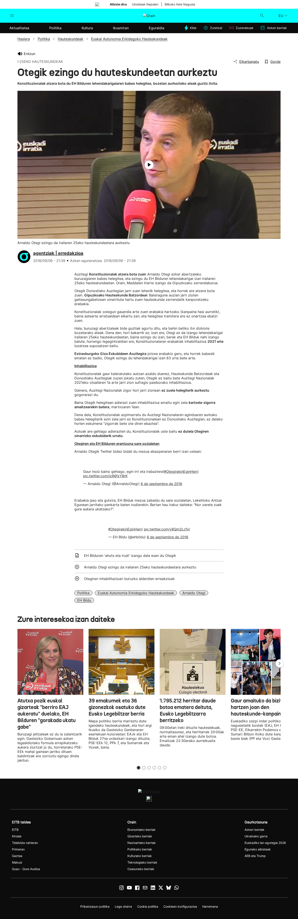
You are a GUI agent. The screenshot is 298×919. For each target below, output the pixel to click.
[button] (280, 663)
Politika (83, 593)
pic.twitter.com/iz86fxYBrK (105, 476)
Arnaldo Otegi (193, 593)
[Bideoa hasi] (149, 164)
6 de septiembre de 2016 (161, 484)
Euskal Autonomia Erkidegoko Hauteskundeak (136, 593)
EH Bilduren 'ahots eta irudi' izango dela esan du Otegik (130, 555)
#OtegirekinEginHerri (181, 471)
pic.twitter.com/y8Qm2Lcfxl (167, 529)
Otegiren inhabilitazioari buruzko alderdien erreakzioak (129, 579)
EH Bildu (84, 600)
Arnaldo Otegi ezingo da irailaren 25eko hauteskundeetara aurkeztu (140, 567)
